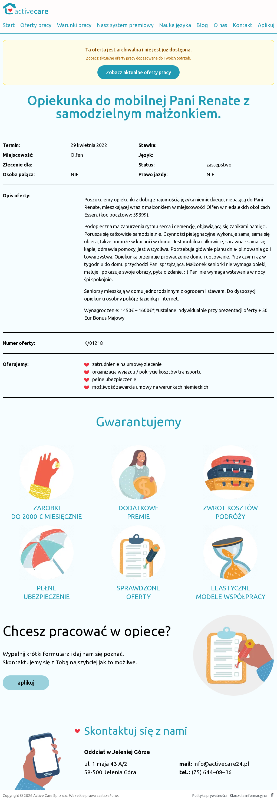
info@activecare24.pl (221, 763)
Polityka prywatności (209, 795)
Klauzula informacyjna (248, 795)
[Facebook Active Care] (272, 795)
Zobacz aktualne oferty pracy (138, 72)
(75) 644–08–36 (212, 772)
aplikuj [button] (26, 682)
